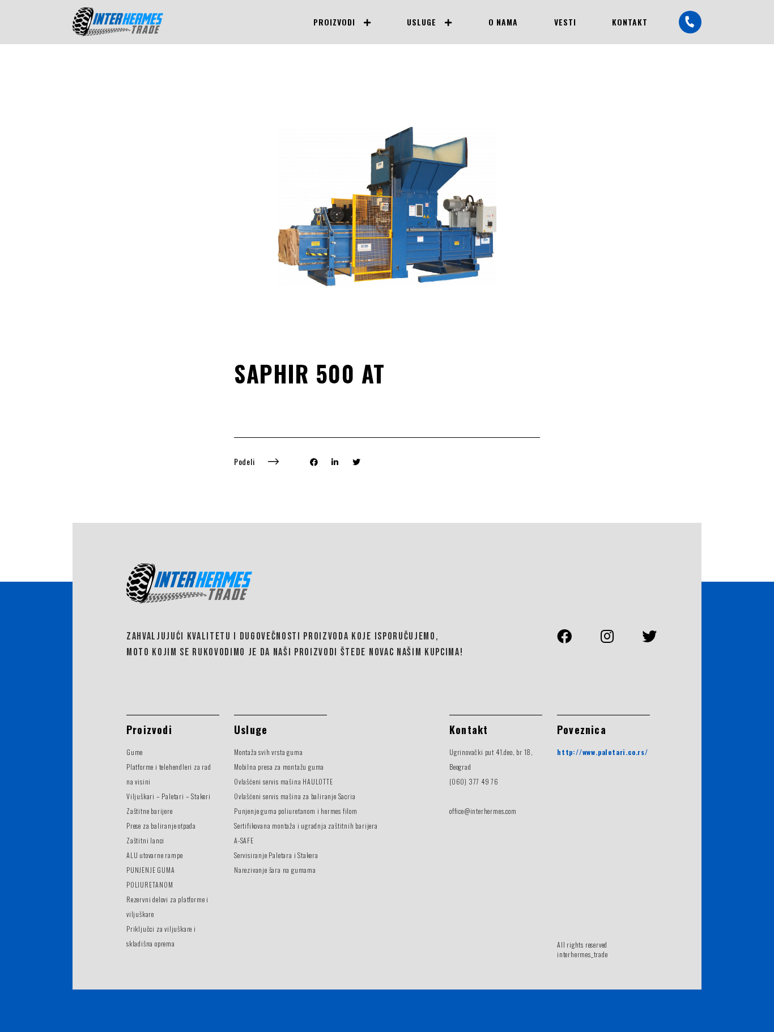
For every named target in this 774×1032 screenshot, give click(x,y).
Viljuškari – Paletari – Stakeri (168, 796)
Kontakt (630, 22)
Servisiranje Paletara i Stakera (276, 855)
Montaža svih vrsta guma (268, 752)
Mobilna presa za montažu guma (279, 766)
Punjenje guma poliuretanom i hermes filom (296, 811)
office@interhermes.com (483, 811)
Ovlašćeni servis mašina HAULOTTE (283, 781)
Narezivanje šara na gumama (275, 870)
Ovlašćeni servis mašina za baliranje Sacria (294, 796)
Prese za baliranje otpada (161, 825)
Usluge (421, 22)
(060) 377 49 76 (474, 781)
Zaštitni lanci (145, 840)
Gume (134, 752)
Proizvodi (334, 22)
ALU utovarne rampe (154, 855)
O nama (503, 22)
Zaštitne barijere (149, 811)
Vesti (565, 22)
